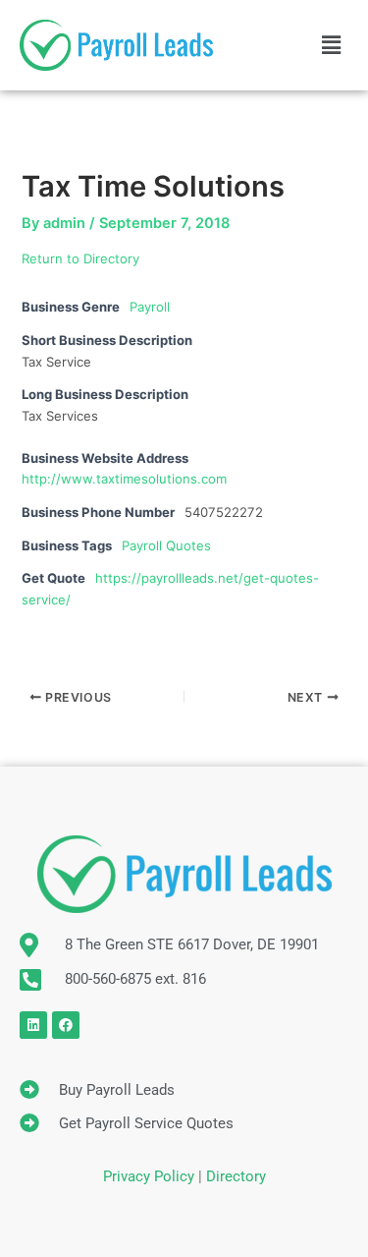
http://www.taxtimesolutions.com (124, 478)
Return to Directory (80, 258)
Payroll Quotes (166, 545)
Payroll (150, 306)
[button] (331, 45)
